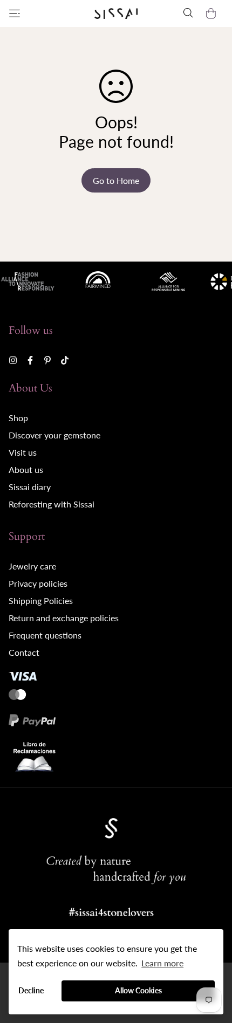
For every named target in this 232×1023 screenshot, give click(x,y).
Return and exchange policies (64, 618)
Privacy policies (38, 583)
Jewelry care (32, 566)
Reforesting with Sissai (51, 504)
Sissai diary (30, 487)
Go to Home (116, 180)
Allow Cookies (138, 990)
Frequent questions (45, 635)
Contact (24, 652)
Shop (18, 418)
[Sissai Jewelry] (116, 13)
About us (26, 469)
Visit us (23, 452)
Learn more (162, 963)
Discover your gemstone (54, 435)
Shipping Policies (41, 600)
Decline (31, 990)
